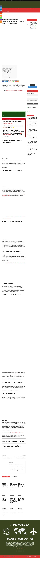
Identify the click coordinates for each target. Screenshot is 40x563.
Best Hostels (26, 8)
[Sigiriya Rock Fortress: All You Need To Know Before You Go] (22, 493)
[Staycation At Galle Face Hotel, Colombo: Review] (5, 506)
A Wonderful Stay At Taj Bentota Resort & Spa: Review (14, 432)
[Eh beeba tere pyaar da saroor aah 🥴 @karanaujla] (37, 37)
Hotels (12, 8)
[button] (37, 10)
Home (6, 8)
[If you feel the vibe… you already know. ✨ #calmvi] (34, 37)
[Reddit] (10, 81)
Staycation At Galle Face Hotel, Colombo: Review (5, 510)
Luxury (22, 8)
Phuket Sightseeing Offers (8, 77)
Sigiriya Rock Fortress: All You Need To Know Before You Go (15, 262)
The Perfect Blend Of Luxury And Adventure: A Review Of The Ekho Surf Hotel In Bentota (33, 137)
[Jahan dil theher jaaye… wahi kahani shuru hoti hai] (34, 75)
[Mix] (12, 81)
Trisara (9, 195)
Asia (11, 19)
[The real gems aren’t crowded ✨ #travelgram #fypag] (28, 73)
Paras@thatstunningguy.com (21, 548)
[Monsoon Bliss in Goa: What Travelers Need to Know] (22, 481)
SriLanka (11, 508)
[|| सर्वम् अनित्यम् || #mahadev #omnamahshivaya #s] (37, 60)
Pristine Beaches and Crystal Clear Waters (9, 67)
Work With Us (20, 0)
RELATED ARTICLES (6, 476)
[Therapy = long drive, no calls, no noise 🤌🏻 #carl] (28, 43)
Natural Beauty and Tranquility (8, 73)
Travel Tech (7, 11)
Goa (19, 483)
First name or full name (30, 93)
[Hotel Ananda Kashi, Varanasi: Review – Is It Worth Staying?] (5, 481)
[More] (18, 81)
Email (28, 97)
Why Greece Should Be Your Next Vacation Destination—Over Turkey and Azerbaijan (32, 122)
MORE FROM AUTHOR (14, 476)
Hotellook (16, 126)
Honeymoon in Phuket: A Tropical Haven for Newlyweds (32, 130)
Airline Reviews (17, 8)
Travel (9, 8)
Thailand (3, 19)
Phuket (6, 19)
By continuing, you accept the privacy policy (32, 101)
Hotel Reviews (4, 483)
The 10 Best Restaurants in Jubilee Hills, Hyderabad (14, 90)
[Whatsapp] (14, 81)
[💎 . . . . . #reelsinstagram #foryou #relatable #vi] (37, 71)
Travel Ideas (16, 19)
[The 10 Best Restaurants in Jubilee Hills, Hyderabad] (5, 493)
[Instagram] (34, 0)
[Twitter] (37, 0)
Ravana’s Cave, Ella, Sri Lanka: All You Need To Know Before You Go (33, 149)
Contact (17, 0)
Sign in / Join (11, 0)
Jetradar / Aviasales (7, 123)
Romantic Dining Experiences (7, 69)
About (14, 0)
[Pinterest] (8, 81)
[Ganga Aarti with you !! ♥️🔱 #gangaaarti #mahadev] (31, 73)
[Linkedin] (35, 0)
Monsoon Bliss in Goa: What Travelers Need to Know (20, 457)
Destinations (9, 19)
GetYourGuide (8, 448)
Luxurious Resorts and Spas (7, 68)
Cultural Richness (6, 71)
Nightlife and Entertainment (7, 72)
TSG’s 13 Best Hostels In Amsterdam (20, 510)
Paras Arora (11, 462)
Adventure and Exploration (7, 70)
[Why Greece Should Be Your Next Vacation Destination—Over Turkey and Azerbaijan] (13, 481)
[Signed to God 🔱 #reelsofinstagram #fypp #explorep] (28, 60)
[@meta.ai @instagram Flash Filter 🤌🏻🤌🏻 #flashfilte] (31, 61)
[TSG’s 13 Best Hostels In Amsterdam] (22, 506)
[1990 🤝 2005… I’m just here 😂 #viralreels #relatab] (34, 62)
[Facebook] (32, 0)
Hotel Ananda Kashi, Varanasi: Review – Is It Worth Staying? (32, 118)
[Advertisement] (14, 102)
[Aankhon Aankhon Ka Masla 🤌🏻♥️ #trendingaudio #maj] (31, 42)
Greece (11, 483)
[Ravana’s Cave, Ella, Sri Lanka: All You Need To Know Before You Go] (13, 506)
